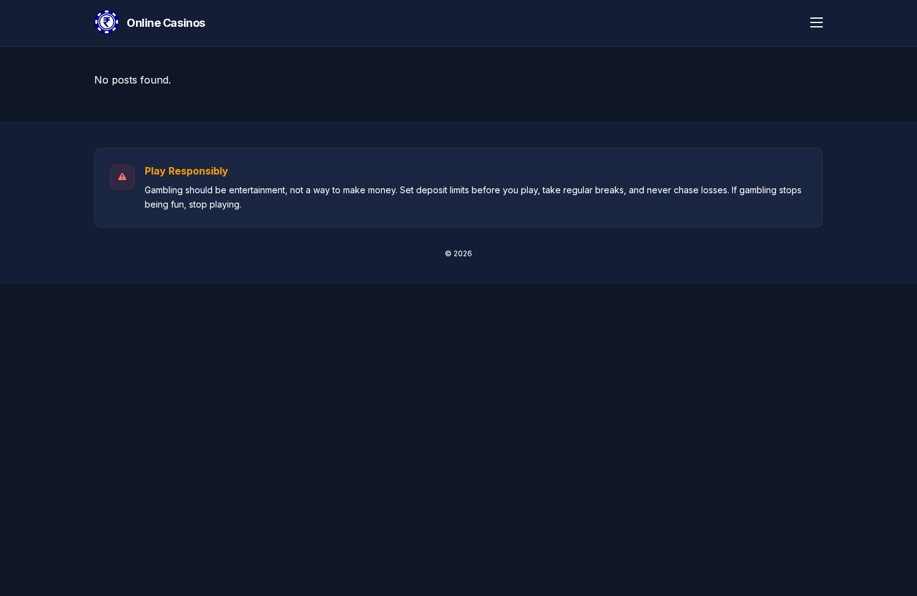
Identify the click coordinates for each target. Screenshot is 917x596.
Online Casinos (166, 22)
